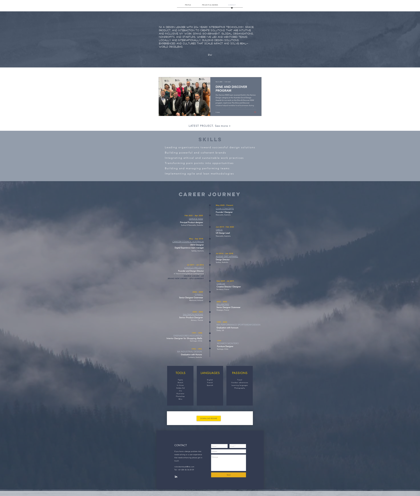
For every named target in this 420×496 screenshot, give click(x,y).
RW (210, 55)
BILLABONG (223, 304)
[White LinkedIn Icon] (176, 476)
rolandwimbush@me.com (184, 467)
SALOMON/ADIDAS (193, 314)
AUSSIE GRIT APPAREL (227, 256)
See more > (223, 125)
